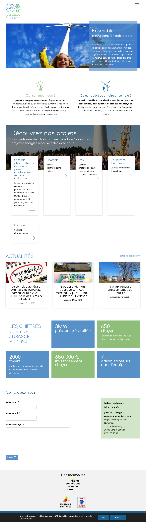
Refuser (118, 517)
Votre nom (12, 402)
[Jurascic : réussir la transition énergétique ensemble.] (13, 12)
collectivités (85, 103)
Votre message (15, 424)
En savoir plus (26, 519)
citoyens (127, 103)
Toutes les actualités (128, 255)
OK (103, 517)
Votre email (13, 413)
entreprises (127, 100)
